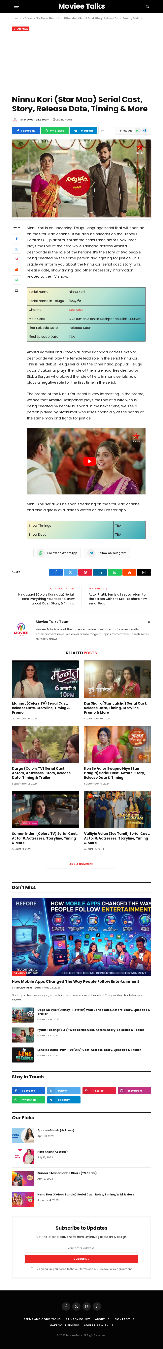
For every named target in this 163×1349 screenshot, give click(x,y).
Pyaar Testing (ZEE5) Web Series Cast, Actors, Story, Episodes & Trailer (90, 1030)
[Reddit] (16, 269)
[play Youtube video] (89, 461)
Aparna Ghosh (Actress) (55, 1130)
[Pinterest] (16, 259)
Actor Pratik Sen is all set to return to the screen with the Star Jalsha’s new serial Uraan (118, 598)
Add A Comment (81, 864)
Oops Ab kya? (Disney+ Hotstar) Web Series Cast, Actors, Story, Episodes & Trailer (93, 1012)
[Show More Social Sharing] (102, 130)
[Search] (147, 6)
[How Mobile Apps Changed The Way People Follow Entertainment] (81, 937)
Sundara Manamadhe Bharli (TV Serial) (67, 1173)
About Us (102, 1319)
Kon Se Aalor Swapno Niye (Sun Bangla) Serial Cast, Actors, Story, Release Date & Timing (114, 773)
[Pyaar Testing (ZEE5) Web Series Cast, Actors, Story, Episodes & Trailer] (23, 1035)
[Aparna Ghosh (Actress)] (23, 1135)
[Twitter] (16, 249)
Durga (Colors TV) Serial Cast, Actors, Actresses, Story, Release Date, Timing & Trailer (41, 773)
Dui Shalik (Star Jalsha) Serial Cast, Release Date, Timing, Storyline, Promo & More (115, 708)
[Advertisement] (81, 62)
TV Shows (27, 18)
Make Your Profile (64, 1325)
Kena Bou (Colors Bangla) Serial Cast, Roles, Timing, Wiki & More (85, 1194)
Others (19, 973)
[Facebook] (16, 238)
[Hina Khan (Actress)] (23, 1156)
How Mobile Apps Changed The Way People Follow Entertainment (75, 981)
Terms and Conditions (42, 1319)
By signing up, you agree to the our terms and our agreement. (83, 1269)
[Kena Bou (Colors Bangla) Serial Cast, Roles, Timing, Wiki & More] (23, 1199)
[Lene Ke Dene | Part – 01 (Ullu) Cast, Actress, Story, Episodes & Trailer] (23, 1055)
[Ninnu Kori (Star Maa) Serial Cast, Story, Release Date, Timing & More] (81, 216)
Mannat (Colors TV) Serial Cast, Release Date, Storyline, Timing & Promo (41, 708)
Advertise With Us (98, 1325)
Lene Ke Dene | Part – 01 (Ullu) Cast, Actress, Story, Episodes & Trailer (89, 1050)
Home (15, 18)
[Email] (16, 290)
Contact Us (125, 1319)
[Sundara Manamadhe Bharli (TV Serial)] (23, 1178)
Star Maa (41, 18)
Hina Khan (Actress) (52, 1152)
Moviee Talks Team (36, 119)
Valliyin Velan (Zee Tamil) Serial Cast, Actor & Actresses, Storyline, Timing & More (117, 838)
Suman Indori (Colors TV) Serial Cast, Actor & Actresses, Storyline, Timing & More (45, 838)
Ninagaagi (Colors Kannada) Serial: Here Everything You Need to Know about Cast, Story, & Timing (46, 598)
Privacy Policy (107, 1269)
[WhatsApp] (16, 280)
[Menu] (16, 6)
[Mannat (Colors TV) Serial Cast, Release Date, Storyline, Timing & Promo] (45, 679)
